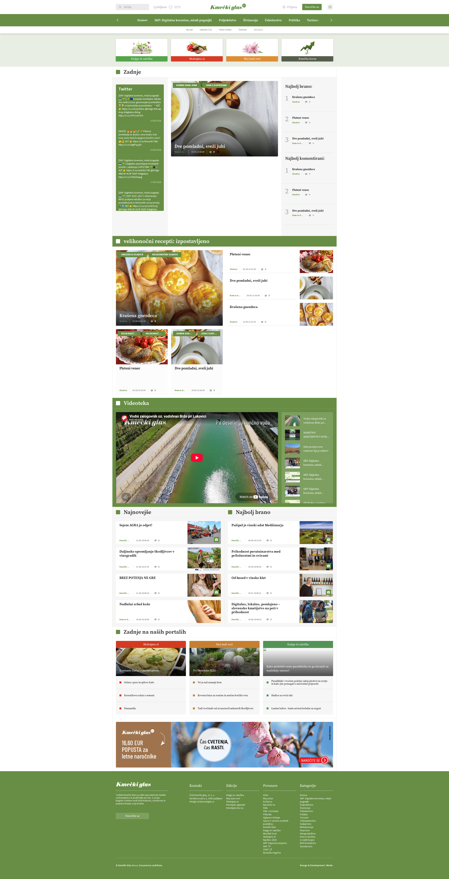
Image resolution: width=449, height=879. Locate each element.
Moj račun (268, 798)
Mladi (189, 29)
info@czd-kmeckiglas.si (201, 801)
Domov (142, 20)
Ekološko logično (272, 853)
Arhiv (265, 795)
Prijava (292, 7)
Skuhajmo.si (232, 801)
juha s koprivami (216, 85)
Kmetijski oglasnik (235, 805)
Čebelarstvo (273, 20)
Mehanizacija (306, 827)
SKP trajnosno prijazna (275, 843)
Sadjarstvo (305, 824)
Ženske (243, 29)
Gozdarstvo (306, 846)
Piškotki (267, 814)
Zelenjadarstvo (308, 821)
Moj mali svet (233, 798)
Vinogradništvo (308, 833)
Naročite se (312, 7)
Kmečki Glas (269, 827)
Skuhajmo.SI (269, 837)
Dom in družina (307, 837)
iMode (329, 865)
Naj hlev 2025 (270, 840)
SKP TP (267, 846)
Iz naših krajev (307, 840)
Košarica (267, 801)
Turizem (313, 20)
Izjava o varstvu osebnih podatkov (275, 822)
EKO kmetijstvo (308, 843)
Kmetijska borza (234, 808)
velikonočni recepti (155, 333)
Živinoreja (250, 20)
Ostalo (258, 29)
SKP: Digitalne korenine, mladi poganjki (183, 20)
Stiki (265, 808)
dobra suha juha (186, 85)
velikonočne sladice (165, 254)
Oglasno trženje (271, 817)
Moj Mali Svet (270, 833)
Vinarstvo (206, 29)
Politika (294, 20)
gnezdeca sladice (132, 254)
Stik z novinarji (270, 811)
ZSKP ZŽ (267, 849)
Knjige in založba (235, 795)
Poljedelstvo (227, 20)
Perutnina (225, 29)
